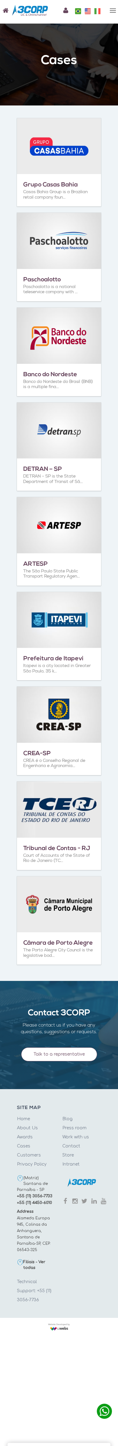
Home (23, 1119)
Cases (23, 1146)
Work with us (75, 1137)
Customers (29, 1155)
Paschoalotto (42, 280)
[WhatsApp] (104, 1411)
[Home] (4, 10)
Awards (25, 1137)
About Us (27, 1128)
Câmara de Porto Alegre (58, 943)
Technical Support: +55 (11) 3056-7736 (34, 1290)
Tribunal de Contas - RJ (56, 849)
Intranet (71, 1164)
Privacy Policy (32, 1164)
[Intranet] (64, 10)
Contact (71, 1146)
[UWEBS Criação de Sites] (59, 1328)
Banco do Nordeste (50, 375)
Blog (67, 1119)
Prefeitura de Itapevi (53, 659)
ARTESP (35, 564)
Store (68, 1155)
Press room (74, 1128)
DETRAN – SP (42, 469)
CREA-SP (37, 754)
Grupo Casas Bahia (50, 185)
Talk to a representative (59, 1054)
